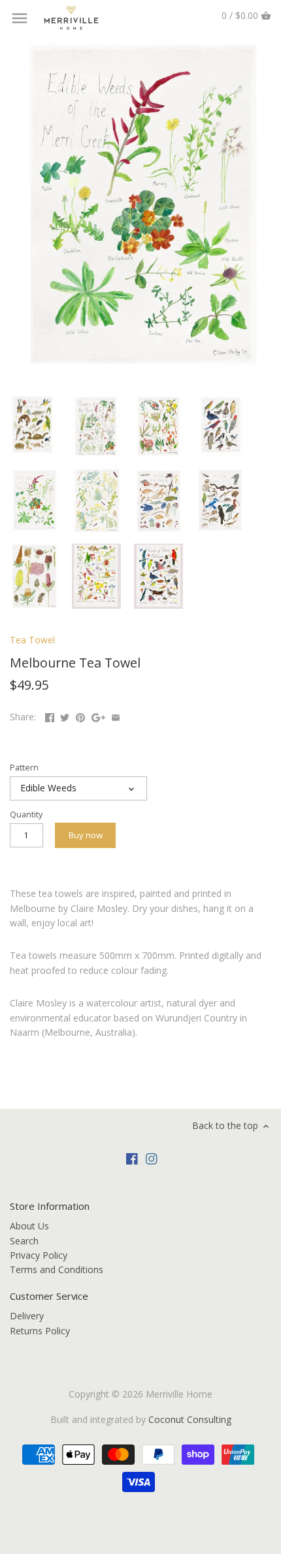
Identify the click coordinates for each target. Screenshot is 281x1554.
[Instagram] (151, 1158)
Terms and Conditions (56, 1269)
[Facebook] (132, 1158)
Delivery (27, 1316)
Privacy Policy (38, 1255)
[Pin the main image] (80, 715)
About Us (29, 1226)
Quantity (26, 814)
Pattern (24, 767)
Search (24, 1241)
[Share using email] (115, 715)
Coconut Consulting (189, 1419)
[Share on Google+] (98, 715)
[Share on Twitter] (64, 715)
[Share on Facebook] (49, 715)
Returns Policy (40, 1331)
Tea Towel (32, 640)
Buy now (86, 835)
